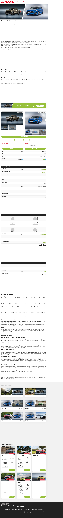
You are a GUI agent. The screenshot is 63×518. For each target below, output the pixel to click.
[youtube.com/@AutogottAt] (45, 504)
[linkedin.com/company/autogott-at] (43, 504)
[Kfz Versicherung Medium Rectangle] (24, 163)
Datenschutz (19, 505)
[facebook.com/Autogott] (38, 504)
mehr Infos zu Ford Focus (5, 85)
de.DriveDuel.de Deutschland (27, 509)
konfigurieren (13, 148)
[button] (36, 2)
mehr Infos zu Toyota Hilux (6, 75)
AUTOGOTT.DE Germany (7, 509)
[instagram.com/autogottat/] (41, 504)
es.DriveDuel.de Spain (40, 509)
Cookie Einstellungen (20, 506)
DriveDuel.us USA (20, 509)
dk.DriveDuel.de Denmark (20, 512)
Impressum (19, 503)
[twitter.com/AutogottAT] (39, 504)
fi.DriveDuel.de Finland (27, 512)
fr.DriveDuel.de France (34, 509)
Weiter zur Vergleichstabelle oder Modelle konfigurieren (11, 50)
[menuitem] (29, 2)
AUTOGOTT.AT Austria (14, 509)
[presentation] (1, 118)
